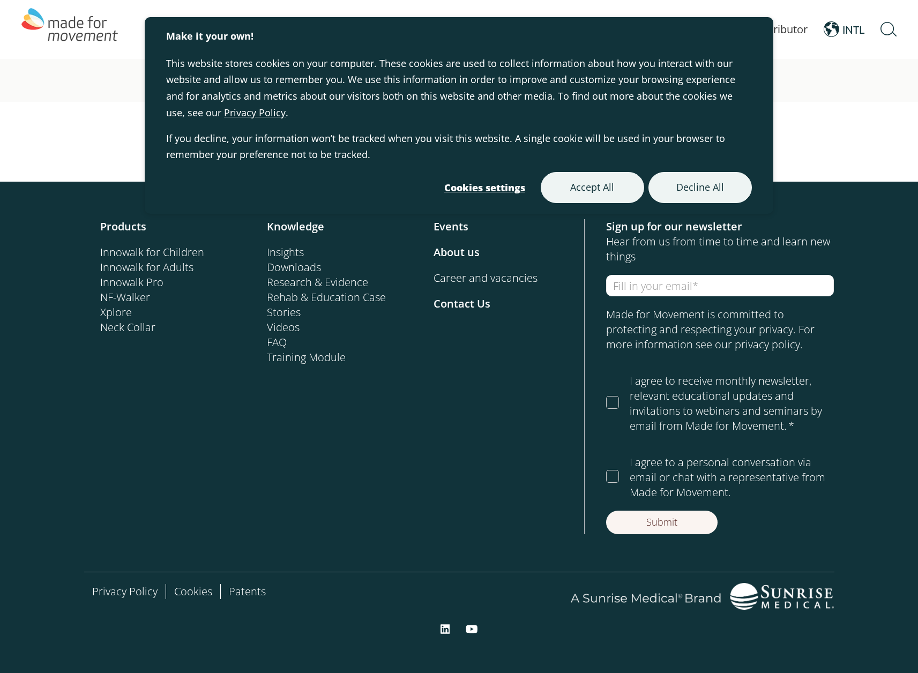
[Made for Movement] (69, 29)
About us (457, 252)
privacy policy (767, 344)
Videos (283, 327)
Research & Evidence (317, 282)
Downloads (294, 267)
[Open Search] (888, 29)
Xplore (116, 312)
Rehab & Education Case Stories (326, 304)
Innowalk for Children (152, 252)
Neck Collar (127, 327)
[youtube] (472, 627)
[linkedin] (445, 627)
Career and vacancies (486, 278)
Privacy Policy (255, 112)
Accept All (592, 187)
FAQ (277, 342)
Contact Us (462, 303)
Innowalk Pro (131, 282)
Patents (247, 591)
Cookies (193, 591)
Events (451, 226)
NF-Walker (125, 297)
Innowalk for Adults (146, 267)
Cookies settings (484, 187)
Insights (285, 252)
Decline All (700, 187)
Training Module (306, 357)
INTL (853, 29)
